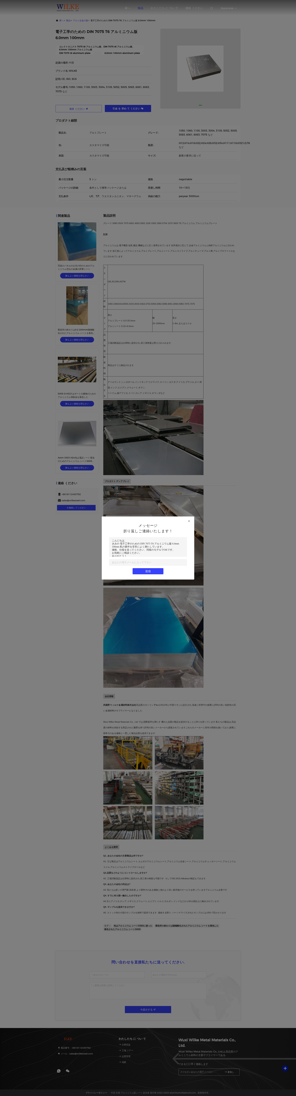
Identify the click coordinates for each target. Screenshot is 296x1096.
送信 (148, 571)
